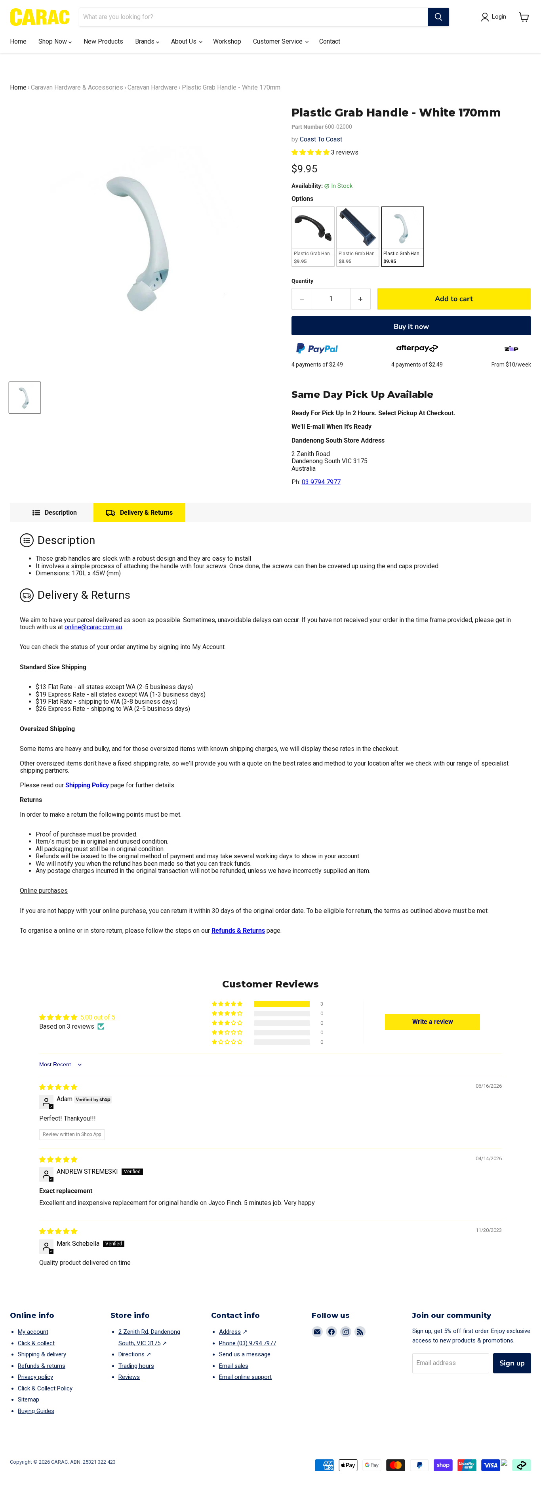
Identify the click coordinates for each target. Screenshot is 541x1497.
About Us (184, 41)
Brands (145, 41)
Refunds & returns (41, 1365)
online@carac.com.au (93, 627)
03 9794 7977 (321, 482)
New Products (103, 41)
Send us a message (244, 1354)
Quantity (302, 281)
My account (33, 1331)
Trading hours (136, 1365)
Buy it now (411, 326)
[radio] (313, 236)
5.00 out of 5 (97, 1017)
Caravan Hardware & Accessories (77, 87)
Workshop (227, 41)
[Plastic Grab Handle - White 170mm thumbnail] (24, 397)
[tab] (55, 512)
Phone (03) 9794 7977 (247, 1343)
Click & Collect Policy (45, 1388)
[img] (58, 1087)
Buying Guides (36, 1411)
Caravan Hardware (152, 87)
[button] (524, 17)
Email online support (245, 1377)
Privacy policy (35, 1377)
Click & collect (36, 1343)
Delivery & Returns (146, 512)
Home (18, 41)
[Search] (438, 17)
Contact (329, 41)
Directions (131, 1354)
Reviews (129, 1377)
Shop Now (53, 41)
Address (230, 1331)
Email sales (233, 1365)
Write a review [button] (432, 1021)
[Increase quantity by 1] (361, 299)
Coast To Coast (321, 139)
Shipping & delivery (42, 1354)
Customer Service (278, 41)
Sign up (512, 1363)
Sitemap (28, 1399)
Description (61, 512)
